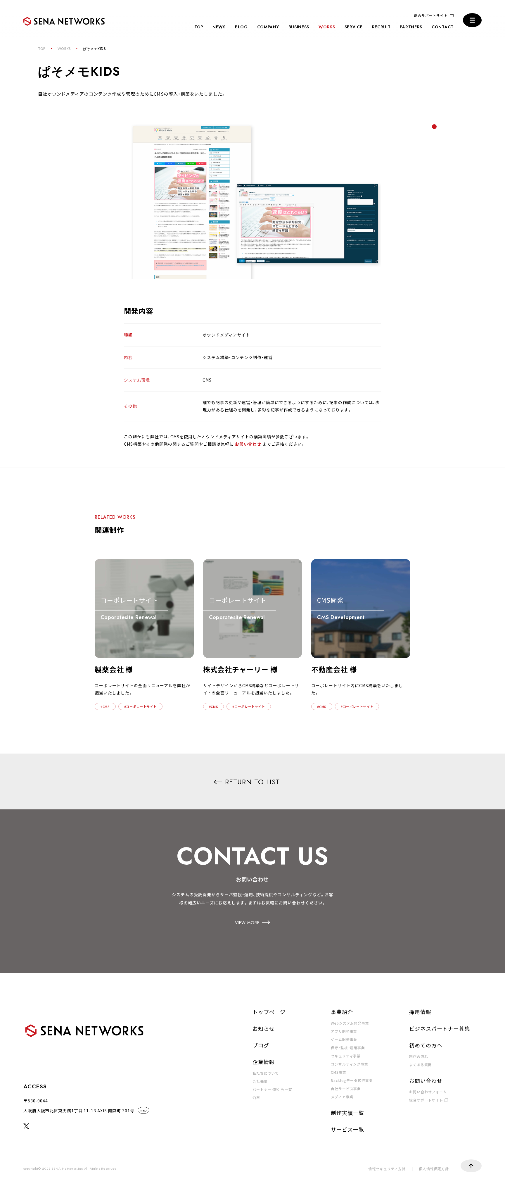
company (268, 27)
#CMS (105, 706)
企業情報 (263, 1062)
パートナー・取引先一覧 (272, 1089)
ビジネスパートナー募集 (439, 1028)
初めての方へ (425, 1045)
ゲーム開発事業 (344, 1039)
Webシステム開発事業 (350, 1023)
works (327, 27)
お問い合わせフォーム (428, 1091)
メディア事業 (342, 1096)
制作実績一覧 (347, 1112)
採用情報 (420, 1012)
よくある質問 (420, 1064)
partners (411, 27)
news (219, 27)
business (298, 27)
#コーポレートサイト (140, 706)
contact (443, 27)
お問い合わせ (248, 444)
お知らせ (263, 1028)
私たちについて (265, 1073)
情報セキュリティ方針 (387, 1168)
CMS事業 (338, 1072)
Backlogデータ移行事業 (352, 1080)
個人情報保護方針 (434, 1168)
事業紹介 (342, 1012)
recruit (381, 27)
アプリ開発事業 (344, 1031)
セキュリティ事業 (346, 1055)
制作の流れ (418, 1056)
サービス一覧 (347, 1129)
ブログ (260, 1045)
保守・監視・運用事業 (348, 1047)
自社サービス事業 (346, 1088)
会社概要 (260, 1081)
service (354, 27)
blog (241, 27)
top (198, 27)
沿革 (256, 1097)
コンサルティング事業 (349, 1063)
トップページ (269, 1012)
